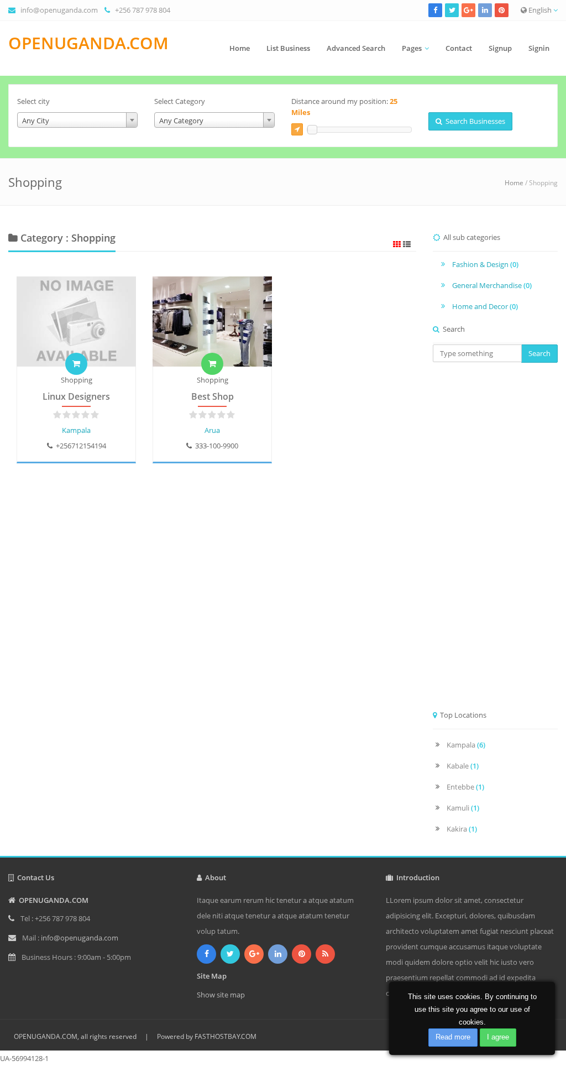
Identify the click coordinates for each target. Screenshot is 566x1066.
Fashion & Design (485, 264)
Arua (212, 430)
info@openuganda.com (59, 10)
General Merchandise (492, 285)
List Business (288, 48)
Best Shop (212, 396)
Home (239, 48)
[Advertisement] (495, 540)
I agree (498, 1037)
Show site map (221, 995)
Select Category (179, 101)
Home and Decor (485, 306)
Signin (538, 48)
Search (539, 353)
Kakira (462, 829)
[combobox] (77, 120)
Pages (412, 48)
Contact (459, 48)
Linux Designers (76, 396)
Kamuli (463, 808)
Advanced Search (356, 48)
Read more (453, 1037)
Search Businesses (473, 121)
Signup (500, 48)
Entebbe (465, 787)
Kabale (463, 766)
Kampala (76, 430)
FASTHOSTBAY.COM (225, 1036)
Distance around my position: (344, 106)
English (540, 10)
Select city (33, 101)
